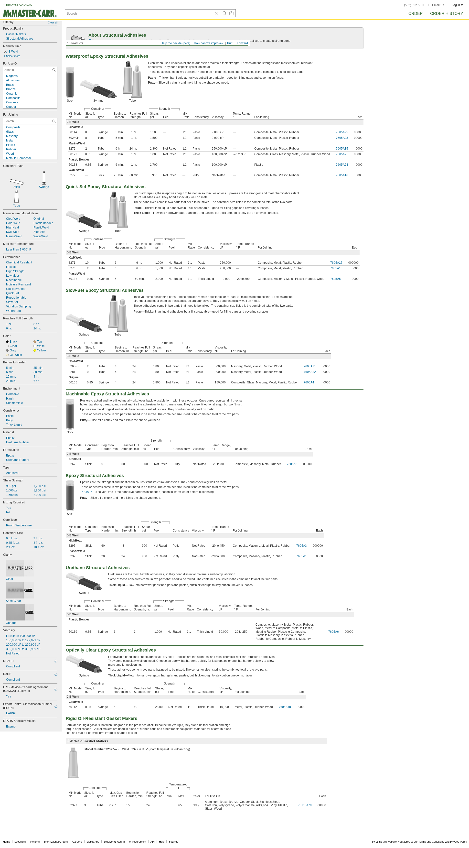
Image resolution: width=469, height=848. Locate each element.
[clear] (216, 13)
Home (6, 841)
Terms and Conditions (431, 841)
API (152, 841)
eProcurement (137, 841)
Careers (77, 841)
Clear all (52, 22)
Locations (20, 841)
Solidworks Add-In (114, 841)
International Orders (56, 841)
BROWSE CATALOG (19, 4)
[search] (54, 69)
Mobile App (92, 841)
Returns (35, 841)
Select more (13, 55)
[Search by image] (231, 13)
